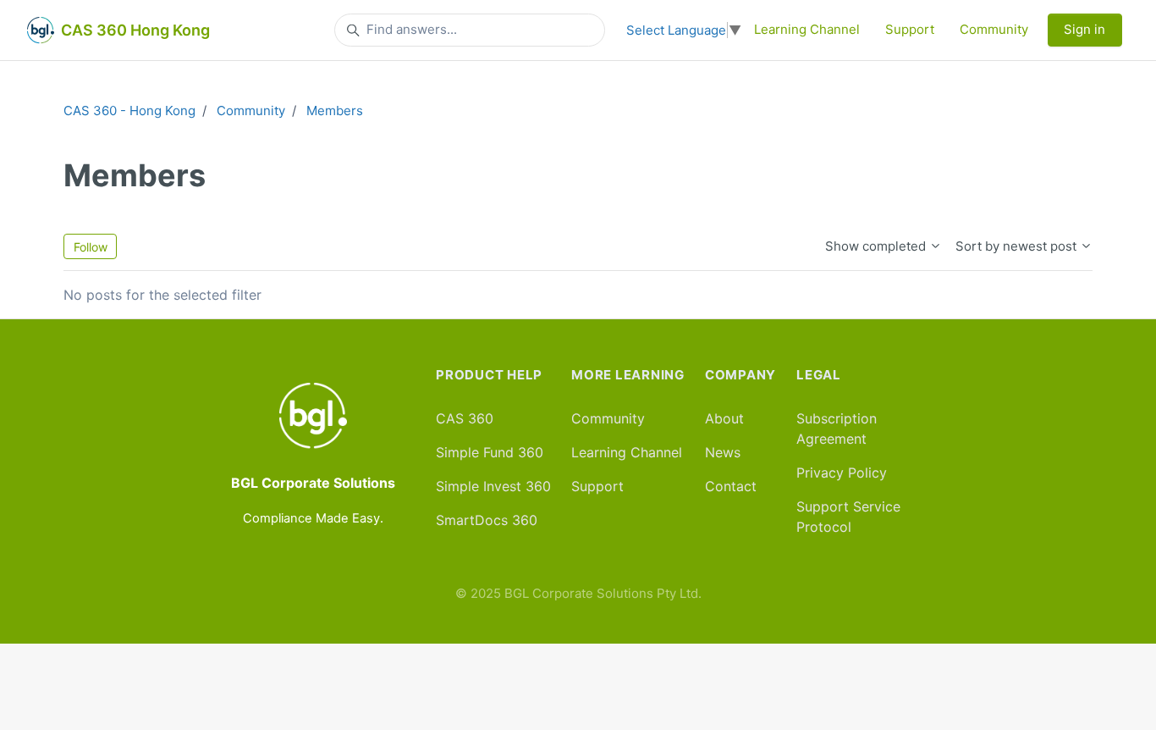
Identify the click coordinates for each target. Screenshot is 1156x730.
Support (909, 29)
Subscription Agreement (836, 428)
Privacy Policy (841, 472)
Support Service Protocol (848, 516)
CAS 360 (464, 418)
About (724, 418)
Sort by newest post (1017, 246)
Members (334, 110)
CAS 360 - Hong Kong (129, 110)
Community (994, 29)
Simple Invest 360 (493, 486)
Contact (731, 486)
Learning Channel (807, 29)
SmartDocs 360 (486, 520)
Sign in (1084, 29)
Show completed (877, 246)
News (722, 452)
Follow (90, 247)
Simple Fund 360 (489, 452)
